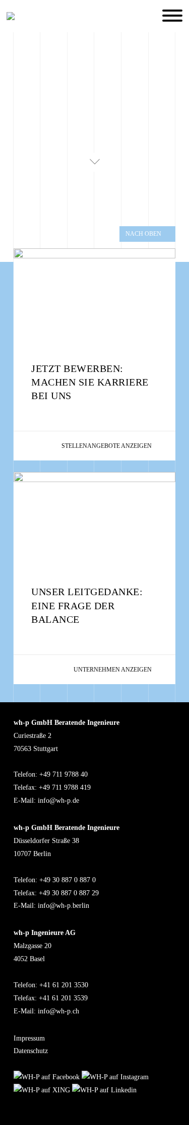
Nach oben (143, 233)
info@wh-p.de (58, 800)
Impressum (29, 1038)
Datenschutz (31, 1051)
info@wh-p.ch (58, 1011)
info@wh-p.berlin (63, 905)
